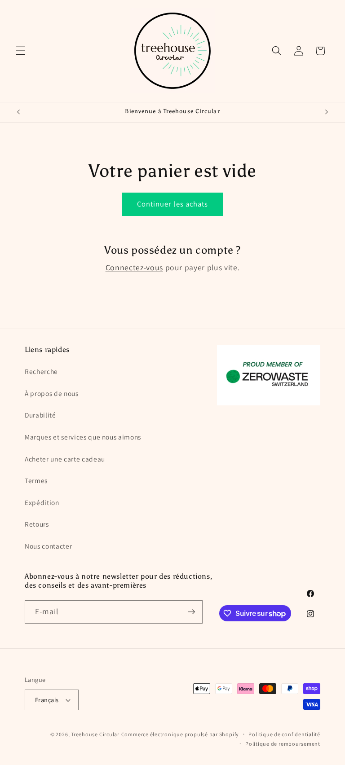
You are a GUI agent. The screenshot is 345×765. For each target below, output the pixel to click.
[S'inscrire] (191, 612)
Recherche (41, 371)
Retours (37, 523)
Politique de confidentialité (284, 734)
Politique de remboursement (282, 743)
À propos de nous (52, 393)
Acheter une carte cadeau (65, 458)
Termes (36, 480)
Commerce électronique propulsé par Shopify (180, 734)
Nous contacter (48, 545)
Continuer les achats (172, 204)
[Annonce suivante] (326, 112)
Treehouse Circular (95, 734)
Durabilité (40, 414)
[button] (20, 51)
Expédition (42, 502)
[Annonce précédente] (18, 112)
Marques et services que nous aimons (83, 436)
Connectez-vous (134, 267)
